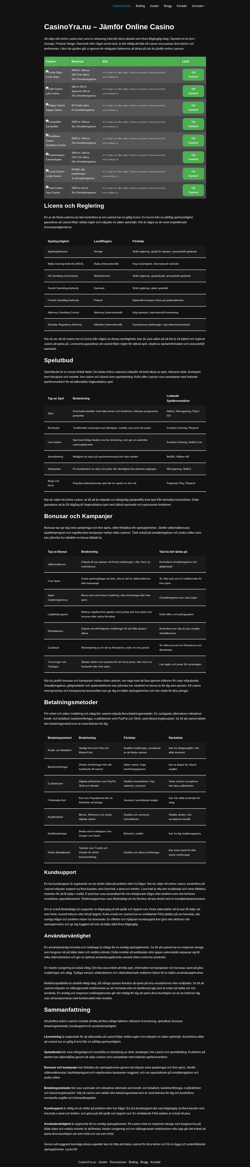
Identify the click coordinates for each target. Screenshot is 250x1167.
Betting (140, 6)
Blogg (168, 6)
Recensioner (118, 1162)
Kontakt (182, 6)
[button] (204, 5)
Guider (154, 6)
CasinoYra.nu (122, 6)
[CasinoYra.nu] (59, 5)
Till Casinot (193, 74)
